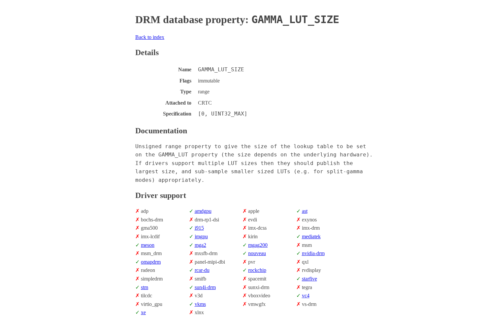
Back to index (149, 37)
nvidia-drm (313, 253)
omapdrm (151, 262)
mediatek (311, 236)
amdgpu (203, 211)
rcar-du (202, 270)
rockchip (257, 270)
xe (143, 312)
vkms (200, 304)
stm (144, 287)
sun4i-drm (205, 287)
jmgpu (201, 236)
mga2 (200, 245)
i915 (199, 228)
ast (304, 211)
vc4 (305, 295)
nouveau (257, 253)
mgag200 (258, 245)
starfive (309, 278)
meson (147, 245)
